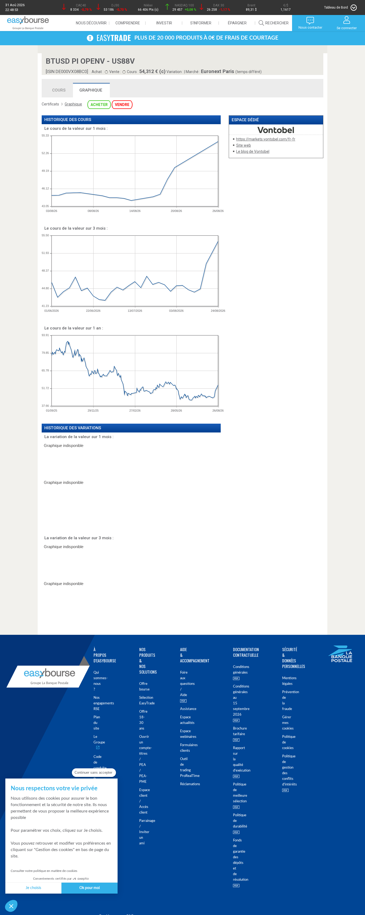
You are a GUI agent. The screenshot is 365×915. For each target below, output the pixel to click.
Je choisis (33, 888)
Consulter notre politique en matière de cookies (44, 870)
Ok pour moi (89, 888)
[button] (11, 905)
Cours (58, 90)
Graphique (90, 90)
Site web (243, 145)
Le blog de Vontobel (252, 151)
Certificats (50, 104)
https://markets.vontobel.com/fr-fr (265, 139)
